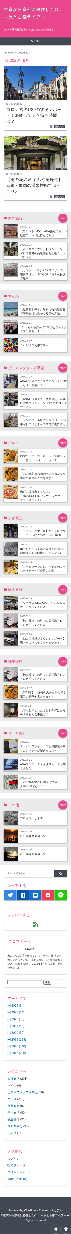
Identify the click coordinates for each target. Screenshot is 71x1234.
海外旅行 (13, 1078)
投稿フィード (16, 1165)
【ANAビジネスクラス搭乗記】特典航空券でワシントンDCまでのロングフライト (43, 403)
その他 (11, 1133)
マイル (11, 1085)
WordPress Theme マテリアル (43, 1210)
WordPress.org (17, 1179)
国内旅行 (59, 126)
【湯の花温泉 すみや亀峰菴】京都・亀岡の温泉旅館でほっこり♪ (34, 185)
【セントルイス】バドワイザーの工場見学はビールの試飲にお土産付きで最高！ (43, 274)
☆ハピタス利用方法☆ (34, 345)
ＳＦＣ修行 (15, 1126)
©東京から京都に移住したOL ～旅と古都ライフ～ (33, 1215)
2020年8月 (24, 52)
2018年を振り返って (33, 854)
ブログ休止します (31, 818)
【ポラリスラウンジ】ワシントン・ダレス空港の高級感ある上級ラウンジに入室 (43, 253)
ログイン (13, 1158)
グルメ (11, 1099)
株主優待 (13, 1119)
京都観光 (13, 1105)
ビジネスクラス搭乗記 (22, 1092)
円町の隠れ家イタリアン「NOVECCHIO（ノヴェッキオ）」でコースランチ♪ (43, 495)
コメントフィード (19, 1172)
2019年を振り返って (33, 836)
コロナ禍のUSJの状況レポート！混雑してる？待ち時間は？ (33, 115)
